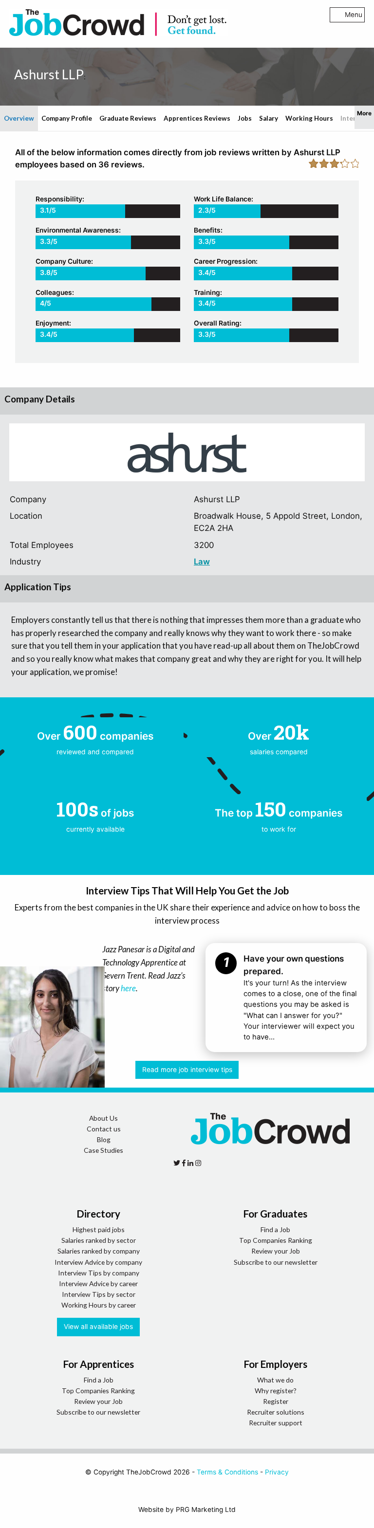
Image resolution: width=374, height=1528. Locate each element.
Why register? (276, 1390)
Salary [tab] (268, 118)
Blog (104, 1139)
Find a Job (275, 1229)
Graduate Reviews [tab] (127, 118)
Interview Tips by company (98, 1273)
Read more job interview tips (187, 1069)
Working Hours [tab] (309, 118)
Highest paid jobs (99, 1229)
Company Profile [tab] (66, 118)
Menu (353, 14)
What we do (275, 1380)
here (128, 988)
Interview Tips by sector (98, 1294)
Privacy (277, 1472)
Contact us (104, 1129)
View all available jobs (98, 1326)
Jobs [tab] (245, 118)
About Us (103, 1118)
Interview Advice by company (98, 1262)
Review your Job (275, 1251)
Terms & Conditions (227, 1472)
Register (275, 1401)
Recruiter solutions (275, 1412)
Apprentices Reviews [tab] (197, 118)
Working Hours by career (98, 1305)
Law (202, 561)
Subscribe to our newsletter (276, 1262)
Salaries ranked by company (98, 1251)
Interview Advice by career (98, 1283)
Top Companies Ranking (275, 1240)
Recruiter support (275, 1423)
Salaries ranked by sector (98, 1240)
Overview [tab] (19, 118)
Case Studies (103, 1150)
